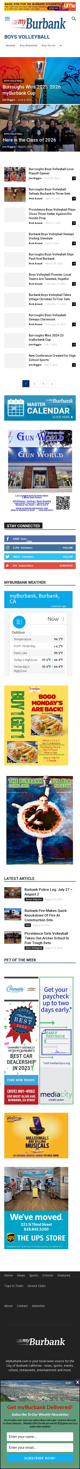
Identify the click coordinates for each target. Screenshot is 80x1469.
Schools (47, 1238)
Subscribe (66, 565)
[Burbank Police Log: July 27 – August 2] (12, 856)
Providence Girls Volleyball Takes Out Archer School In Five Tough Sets (47, 901)
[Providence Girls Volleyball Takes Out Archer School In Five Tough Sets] (12, 900)
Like (29, 541)
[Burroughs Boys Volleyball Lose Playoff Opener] (15, 174)
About (8, 1269)
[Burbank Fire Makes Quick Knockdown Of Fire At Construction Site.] (12, 877)
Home (8, 1238)
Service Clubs (37, 1249)
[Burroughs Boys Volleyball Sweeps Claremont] (15, 320)
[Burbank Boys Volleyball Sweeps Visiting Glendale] (15, 239)
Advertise (38, 1269)
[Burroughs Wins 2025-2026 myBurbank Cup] (40, 91)
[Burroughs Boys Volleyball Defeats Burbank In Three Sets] (15, 194)
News (21, 1238)
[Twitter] (46, 1353)
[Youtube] (57, 1353)
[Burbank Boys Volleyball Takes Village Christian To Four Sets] (15, 300)
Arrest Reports (34, 862)
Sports (33, 1238)
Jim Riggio (9, 99)
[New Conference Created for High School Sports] (15, 360)
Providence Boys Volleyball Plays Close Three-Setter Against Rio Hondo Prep (52, 214)
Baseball (10, 45)
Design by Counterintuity (40, 1367)
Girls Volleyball (34, 911)
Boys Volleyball (13, 81)
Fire (28, 888)
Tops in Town (13, 1249)
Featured (64, 1238)
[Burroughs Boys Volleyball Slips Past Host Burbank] (15, 259)
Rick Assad (35, 198)
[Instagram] (34, 1353)
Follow (68, 547)
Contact (22, 1269)
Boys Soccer (49, 45)
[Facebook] (23, 1353)
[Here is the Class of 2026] (40, 139)
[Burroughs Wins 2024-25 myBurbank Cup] (15, 340)
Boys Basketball (28, 45)
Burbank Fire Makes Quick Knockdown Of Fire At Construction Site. (46, 878)
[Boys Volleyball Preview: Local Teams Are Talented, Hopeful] (15, 279)
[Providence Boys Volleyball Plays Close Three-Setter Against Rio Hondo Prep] (15, 214)
